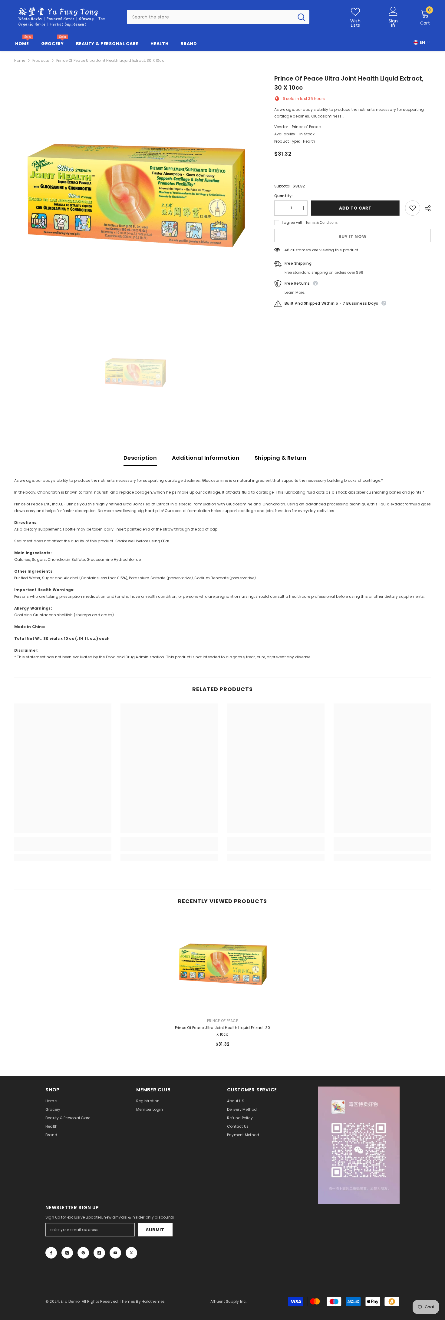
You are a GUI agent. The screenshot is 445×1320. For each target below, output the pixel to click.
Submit (155, 1230)
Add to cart (356, 208)
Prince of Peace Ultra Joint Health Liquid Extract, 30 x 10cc (222, 1031)
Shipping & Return (280, 458)
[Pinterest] (83, 1253)
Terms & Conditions (321, 222)
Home (19, 60)
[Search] (218, 17)
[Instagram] (67, 1253)
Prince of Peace (306, 126)
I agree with (293, 222)
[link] (63, 847)
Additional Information (205, 458)
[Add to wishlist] (412, 208)
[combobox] (210, 17)
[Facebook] (51, 1253)
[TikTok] (99, 1253)
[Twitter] (131, 1253)
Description (140, 458)
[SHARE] (425, 208)
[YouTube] (115, 1253)
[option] (135, 195)
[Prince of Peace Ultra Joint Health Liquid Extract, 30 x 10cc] (222, 964)
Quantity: (283, 195)
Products (40, 60)
